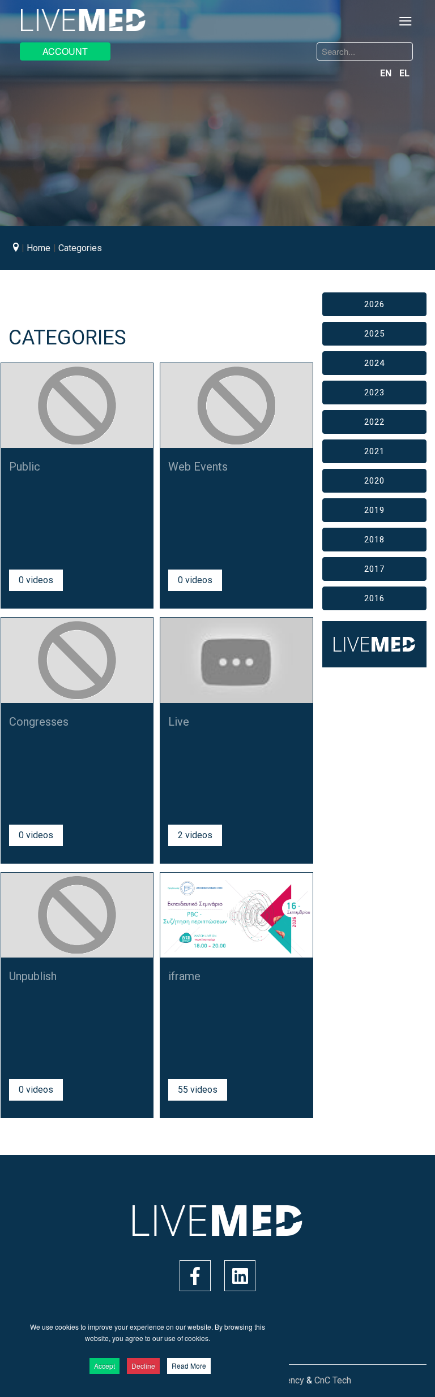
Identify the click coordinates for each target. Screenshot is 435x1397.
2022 (374, 422)
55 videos (198, 1089)
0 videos (36, 580)
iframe (184, 976)
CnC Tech (332, 1380)
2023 (374, 392)
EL (404, 73)
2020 (374, 481)
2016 (374, 598)
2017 (374, 569)
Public (24, 466)
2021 (374, 451)
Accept (104, 1365)
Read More (189, 1365)
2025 (374, 334)
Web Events (198, 466)
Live (178, 721)
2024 (374, 363)
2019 (374, 510)
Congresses (39, 721)
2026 (374, 304)
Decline (143, 1365)
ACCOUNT (65, 51)
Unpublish (33, 976)
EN (387, 73)
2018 (374, 539)
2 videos (195, 835)
